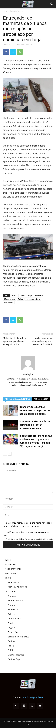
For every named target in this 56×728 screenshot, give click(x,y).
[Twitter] (13, 52)
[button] (52, 4)
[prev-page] (5, 454)
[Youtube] (40, 706)
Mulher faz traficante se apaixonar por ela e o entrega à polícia (15, 341)
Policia (20, 299)
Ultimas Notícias (16, 654)
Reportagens (14, 618)
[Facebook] (6, 52)
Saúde (11, 623)
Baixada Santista (17, 11)
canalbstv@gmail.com (32, 697)
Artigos (11, 614)
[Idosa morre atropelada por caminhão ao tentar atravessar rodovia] (10, 425)
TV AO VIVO (10, 564)
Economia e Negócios (18, 636)
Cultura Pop (14, 659)
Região (11, 627)
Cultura (11, 641)
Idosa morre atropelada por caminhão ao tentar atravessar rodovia (35, 425)
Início (5, 11)
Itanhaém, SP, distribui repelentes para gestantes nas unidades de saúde (34, 410)
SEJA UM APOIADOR (17, 587)
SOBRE (8, 578)
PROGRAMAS (11, 573)
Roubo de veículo (33, 299)
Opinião (12, 596)
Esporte (12, 605)
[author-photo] (28, 370)
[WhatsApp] (20, 52)
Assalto (14, 295)
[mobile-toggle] (5, 4)
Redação (10, 45)
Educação (12, 632)
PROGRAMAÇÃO (13, 569)
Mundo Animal (15, 600)
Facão (22, 295)
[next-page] (9, 454)
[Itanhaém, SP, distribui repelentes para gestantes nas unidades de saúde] (10, 410)
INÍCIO (8, 559)
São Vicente (8, 302)
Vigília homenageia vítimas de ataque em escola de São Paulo (42, 341)
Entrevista (13, 609)
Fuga (30, 295)
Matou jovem (9, 299)
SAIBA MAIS (13, 582)
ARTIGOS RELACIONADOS (17, 399)
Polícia (11, 645)
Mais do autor (41, 399)
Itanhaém (39, 295)
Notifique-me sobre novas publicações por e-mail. (29, 539)
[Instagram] (24, 706)
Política (11, 650)
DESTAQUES (11, 591)
